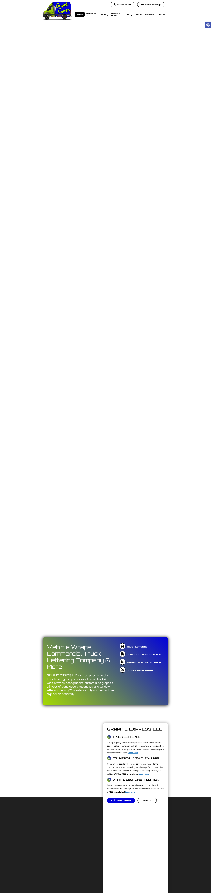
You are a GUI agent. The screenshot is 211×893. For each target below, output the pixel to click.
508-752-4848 (123, 4)
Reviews (149, 14)
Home (80, 14)
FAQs (139, 14)
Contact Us (147, 800)
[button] (208, 25)
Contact (162, 14)
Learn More (133, 752)
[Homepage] (57, 21)
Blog (129, 14)
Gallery (104, 14)
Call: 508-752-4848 (121, 800)
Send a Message (152, 4)
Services (91, 13)
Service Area (115, 14)
